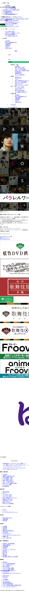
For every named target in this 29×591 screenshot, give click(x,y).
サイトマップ (6, 580)
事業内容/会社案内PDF (8, 530)
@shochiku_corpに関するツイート (8, 570)
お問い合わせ (8, 48)
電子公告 (5, 552)
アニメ (16, 79)
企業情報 (14, 93)
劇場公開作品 (18, 77)
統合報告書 (5, 546)
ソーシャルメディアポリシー (10, 586)
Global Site (13, 104)
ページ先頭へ (3, 457)
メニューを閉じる (12, 107)
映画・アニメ (15, 76)
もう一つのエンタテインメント (10, 14)
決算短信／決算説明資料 (9, 543)
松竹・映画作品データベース (12, 22)
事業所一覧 (5, 536)
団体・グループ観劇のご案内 (12, 9)
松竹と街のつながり (7, 517)
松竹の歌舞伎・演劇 (7, 477)
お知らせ (7, 46)
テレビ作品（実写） (10, 31)
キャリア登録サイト (7, 565)
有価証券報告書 (6, 545)
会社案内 (7, 41)
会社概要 (5, 526)
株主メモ (5, 553)
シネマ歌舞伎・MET (8, 479)
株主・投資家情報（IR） (11, 42)
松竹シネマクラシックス (11, 26)
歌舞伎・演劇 (15, 64)
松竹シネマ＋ (8, 25)
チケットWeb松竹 (19, 74)
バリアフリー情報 (7, 484)
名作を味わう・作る (7, 500)
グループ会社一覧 (7, 538)
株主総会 (5, 550)
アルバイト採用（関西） (9, 569)
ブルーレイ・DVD (7, 496)
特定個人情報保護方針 (8, 583)
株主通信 (5, 548)
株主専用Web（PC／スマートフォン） (12, 573)
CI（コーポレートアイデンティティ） (12, 535)
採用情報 (7, 45)
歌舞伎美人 (8, 12)
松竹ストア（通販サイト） (11, 33)
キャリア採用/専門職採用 (9, 563)
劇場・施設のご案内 (20, 67)
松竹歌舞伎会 (8, 11)
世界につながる (6, 502)
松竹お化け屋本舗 (9, 34)
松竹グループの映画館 (10, 23)
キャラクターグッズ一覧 (6, 236)
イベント (5, 12)
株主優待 (5, 555)
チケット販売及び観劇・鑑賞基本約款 (12, 585)
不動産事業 (8, 43)
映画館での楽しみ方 (7, 499)
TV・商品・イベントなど (18, 86)
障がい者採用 (6, 566)
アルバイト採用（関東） (9, 568)
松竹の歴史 (5, 532)
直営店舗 (5, 520)
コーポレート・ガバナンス (9, 549)
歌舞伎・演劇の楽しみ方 (9, 476)
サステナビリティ (7, 533)
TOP (4, 9)
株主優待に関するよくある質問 (10, 556)
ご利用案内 (5, 579)
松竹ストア (17, 89)
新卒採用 (5, 562)
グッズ (4, 11)
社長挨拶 (5, 527)
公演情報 (7, 5)
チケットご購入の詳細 (10, 8)
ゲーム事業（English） (10, 35)
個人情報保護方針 (7, 582)
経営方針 (5, 529)
